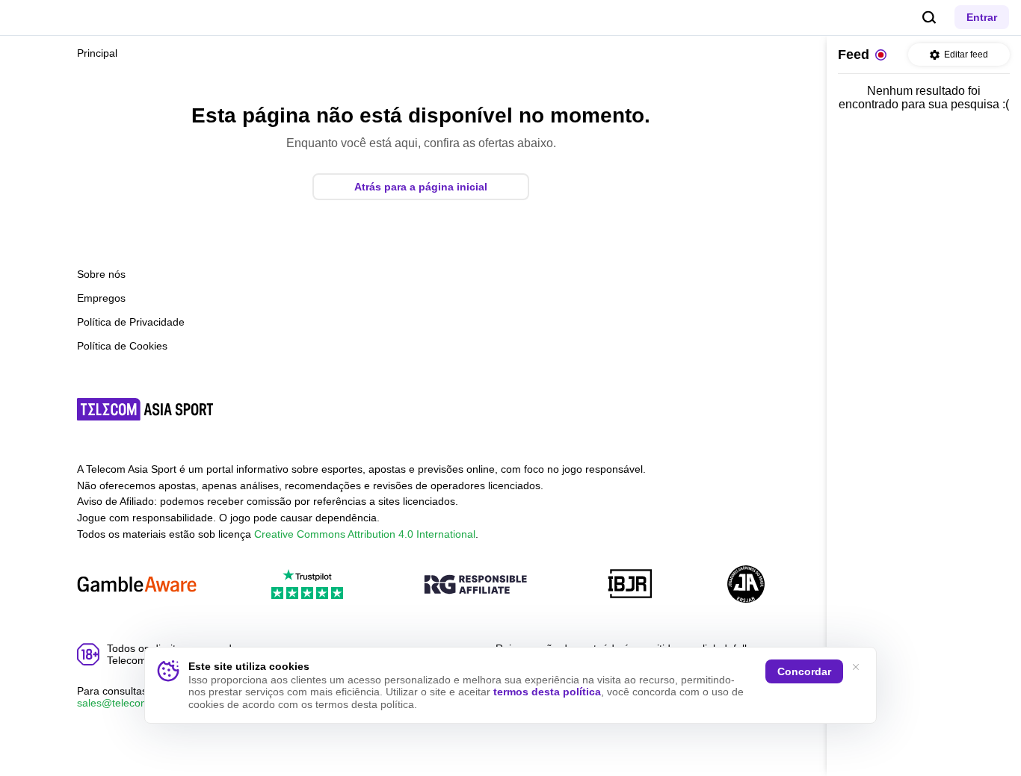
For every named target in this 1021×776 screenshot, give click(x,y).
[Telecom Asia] (146, 409)
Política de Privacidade (131, 322)
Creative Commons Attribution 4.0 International (364, 534)
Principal (97, 53)
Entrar (981, 17)
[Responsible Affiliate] (475, 585)
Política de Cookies (122, 346)
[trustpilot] (307, 585)
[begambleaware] (137, 585)
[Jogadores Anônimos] (746, 585)
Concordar (804, 671)
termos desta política (547, 692)
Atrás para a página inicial (420, 187)
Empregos (101, 298)
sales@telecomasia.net (132, 703)
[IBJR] (630, 585)
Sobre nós (101, 274)
